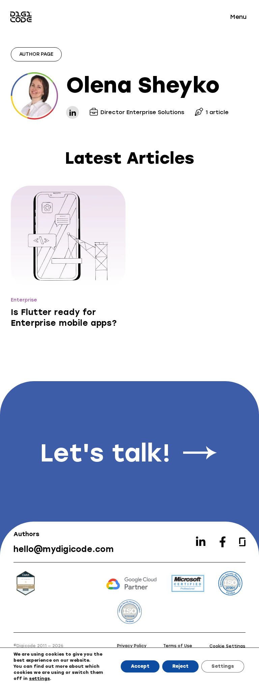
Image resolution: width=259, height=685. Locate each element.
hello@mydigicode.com (63, 549)
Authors (26, 534)
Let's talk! (105, 453)
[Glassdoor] (242, 542)
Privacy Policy (131, 645)
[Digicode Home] (21, 17)
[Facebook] (223, 541)
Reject (180, 666)
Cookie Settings (227, 646)
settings (39, 678)
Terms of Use (177, 645)
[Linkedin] (200, 541)
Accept (140, 666)
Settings (222, 666)
